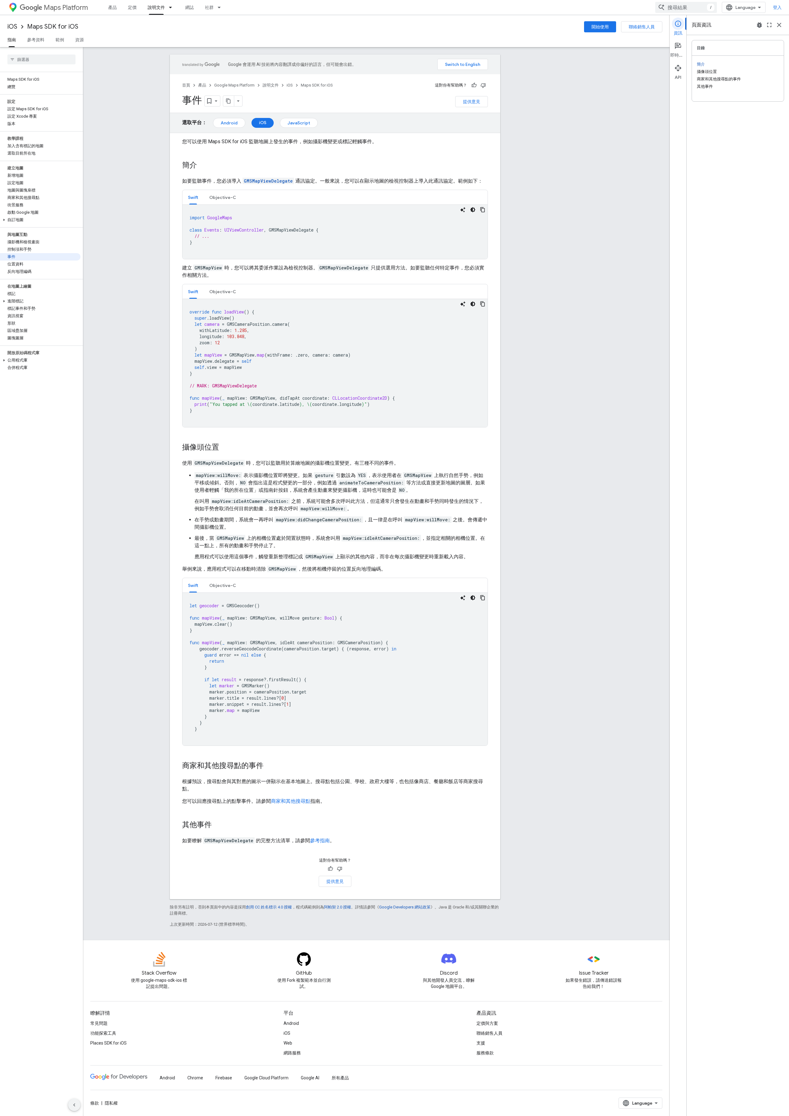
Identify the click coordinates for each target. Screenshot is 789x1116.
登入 (777, 7)
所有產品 (340, 1077)
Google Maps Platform (234, 85)
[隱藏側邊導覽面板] (74, 1105)
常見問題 (99, 1023)
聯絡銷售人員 (642, 27)
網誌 (189, 7)
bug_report (759, 25)
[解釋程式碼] (463, 210)
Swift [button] (193, 197)
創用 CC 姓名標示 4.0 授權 (269, 907)
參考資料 (35, 39)
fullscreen (769, 25)
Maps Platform (66, 7)
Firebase (223, 1077)
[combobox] (686, 7)
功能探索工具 (103, 1033)
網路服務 (292, 1052)
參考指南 (320, 840)
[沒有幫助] (483, 85)
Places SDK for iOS (108, 1043)
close (779, 25)
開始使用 (600, 27)
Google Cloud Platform (266, 1077)
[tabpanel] (335, 232)
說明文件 (156, 7)
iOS (12, 26)
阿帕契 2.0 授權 (337, 907)
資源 (79, 39)
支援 (480, 1043)
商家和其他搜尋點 (290, 801)
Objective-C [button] (222, 197)
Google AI (310, 1077)
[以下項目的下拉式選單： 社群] (221, 7)
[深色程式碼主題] (473, 210)
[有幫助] (474, 85)
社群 (209, 7)
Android (229, 123)
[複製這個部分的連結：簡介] (203, 165)
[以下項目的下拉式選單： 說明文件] (172, 7)
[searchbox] (41, 59)
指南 (11, 39)
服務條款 (485, 1052)
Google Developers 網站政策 (405, 907)
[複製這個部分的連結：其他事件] (218, 825)
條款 (94, 1103)
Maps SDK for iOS (52, 26)
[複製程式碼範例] (483, 210)
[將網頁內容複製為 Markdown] (228, 101)
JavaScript (299, 123)
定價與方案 (487, 1023)
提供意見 (471, 101)
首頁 (186, 85)
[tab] (193, 197)
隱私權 (111, 1103)
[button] (40, 220)
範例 (59, 39)
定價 (132, 7)
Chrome (195, 1077)
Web (288, 1043)
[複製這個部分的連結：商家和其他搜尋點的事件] (270, 766)
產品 (112, 7)
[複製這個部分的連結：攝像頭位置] (225, 447)
